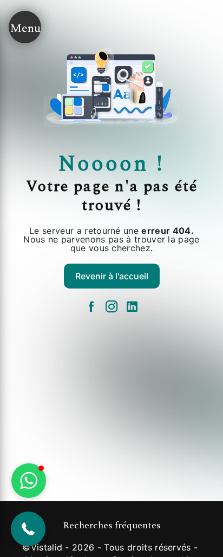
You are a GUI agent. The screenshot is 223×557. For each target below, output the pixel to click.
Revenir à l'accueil (111, 276)
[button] (28, 529)
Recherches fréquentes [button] (112, 526)
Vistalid (47, 547)
